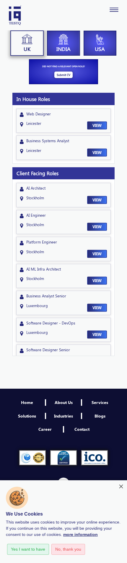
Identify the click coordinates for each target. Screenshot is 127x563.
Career (45, 429)
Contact (81, 429)
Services (100, 402)
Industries (63, 416)
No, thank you (68, 549)
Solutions (27, 416)
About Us (64, 402)
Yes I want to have (28, 549)
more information (80, 534)
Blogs (100, 416)
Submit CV (63, 75)
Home (27, 402)
